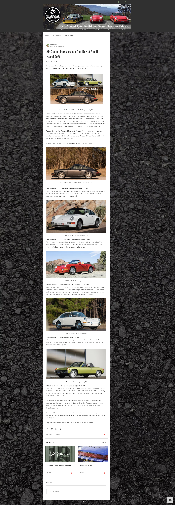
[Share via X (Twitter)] (52, 429)
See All (104, 442)
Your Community (69, 35)
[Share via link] (61, 429)
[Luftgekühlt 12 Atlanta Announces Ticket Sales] (60, 454)
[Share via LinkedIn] (56, 429)
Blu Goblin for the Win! (86, 466)
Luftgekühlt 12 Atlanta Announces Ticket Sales (59, 466)
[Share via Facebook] (47, 429)
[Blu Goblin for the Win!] (93, 454)
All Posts (47, 35)
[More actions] (105, 46)
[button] (105, 35)
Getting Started (57, 35)
